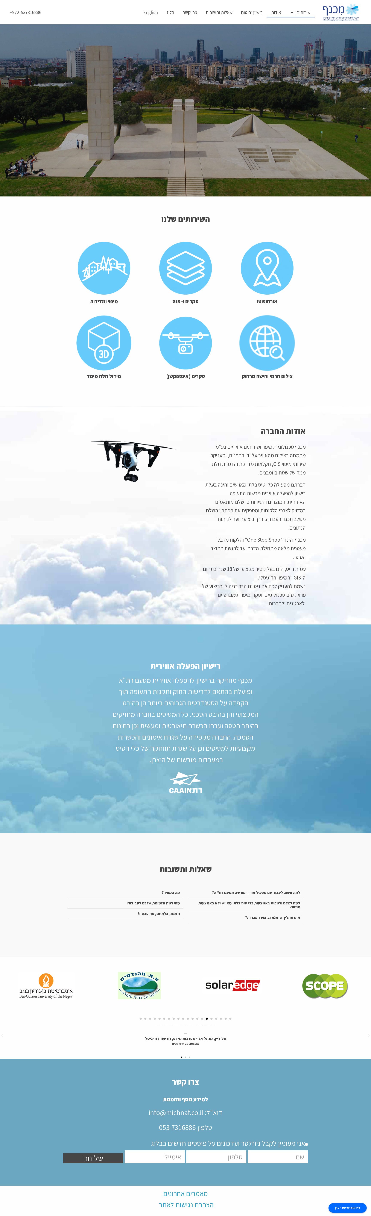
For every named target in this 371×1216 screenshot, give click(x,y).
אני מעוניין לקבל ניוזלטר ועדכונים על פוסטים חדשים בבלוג (228, 1143)
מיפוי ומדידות (104, 301)
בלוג (170, 12)
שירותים (303, 12)
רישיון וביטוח (252, 12)
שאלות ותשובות (219, 12)
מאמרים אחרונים (185, 1193)
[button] (246, 892)
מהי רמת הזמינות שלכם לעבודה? (153, 903)
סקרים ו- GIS (185, 301)
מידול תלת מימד (104, 376)
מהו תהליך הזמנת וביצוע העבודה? (272, 917)
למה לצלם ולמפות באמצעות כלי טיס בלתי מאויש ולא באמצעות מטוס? (249, 905)
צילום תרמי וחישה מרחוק (267, 376)
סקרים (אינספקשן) (185, 376)
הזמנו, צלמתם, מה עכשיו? (158, 913)
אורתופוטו (267, 301)
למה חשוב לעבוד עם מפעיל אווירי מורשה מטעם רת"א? (256, 892)
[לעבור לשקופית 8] (197, 1019)
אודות (276, 12)
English (150, 12)
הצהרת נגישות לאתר (186, 1204)
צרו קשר (190, 12)
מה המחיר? (171, 892)
